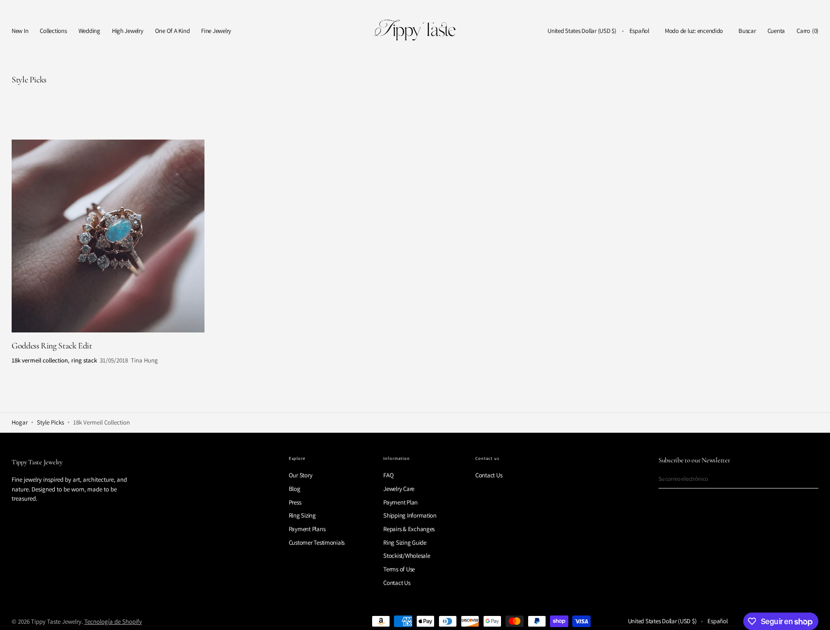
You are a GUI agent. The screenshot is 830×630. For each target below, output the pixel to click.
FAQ (388, 475)
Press (295, 502)
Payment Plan (400, 502)
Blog (294, 489)
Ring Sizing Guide (404, 542)
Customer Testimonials (317, 542)
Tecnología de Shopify (113, 621)
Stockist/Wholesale (406, 555)
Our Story (301, 475)
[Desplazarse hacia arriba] (815, 615)
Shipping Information (410, 515)
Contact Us (396, 583)
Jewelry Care (398, 489)
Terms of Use (399, 569)
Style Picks (50, 422)
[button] (582, 31)
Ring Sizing (302, 515)
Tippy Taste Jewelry (56, 621)
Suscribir (807, 478)
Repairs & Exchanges (409, 529)
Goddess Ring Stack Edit (52, 345)
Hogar (20, 422)
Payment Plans (307, 529)
